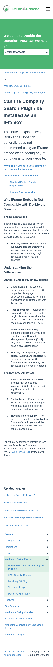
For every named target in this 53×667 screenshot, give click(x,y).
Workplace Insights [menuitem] (15, 634)
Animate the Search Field (15, 502)
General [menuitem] (9, 534)
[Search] (46, 52)
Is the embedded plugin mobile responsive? (24, 518)
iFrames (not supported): (23, 192)
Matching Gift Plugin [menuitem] (18, 581)
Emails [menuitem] (8, 553)
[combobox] (24, 52)
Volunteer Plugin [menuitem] (17, 587)
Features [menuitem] (9, 600)
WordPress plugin (21, 452)
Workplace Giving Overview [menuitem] (19, 612)
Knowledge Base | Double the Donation (24, 72)
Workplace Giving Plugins (17, 86)
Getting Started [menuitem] (13, 540)
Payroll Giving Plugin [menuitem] (19, 594)
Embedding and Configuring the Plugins (24, 92)
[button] (47, 535)
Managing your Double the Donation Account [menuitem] (24, 626)
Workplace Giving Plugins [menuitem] (18, 559)
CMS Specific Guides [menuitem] (19, 575)
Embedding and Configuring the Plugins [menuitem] (26, 567)
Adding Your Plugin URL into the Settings (22, 495)
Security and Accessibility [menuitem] (18, 618)
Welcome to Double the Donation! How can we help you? (26, 41)
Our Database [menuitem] (12, 606)
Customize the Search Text (16, 525)
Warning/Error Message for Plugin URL (22, 510)
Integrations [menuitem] (11, 547)
